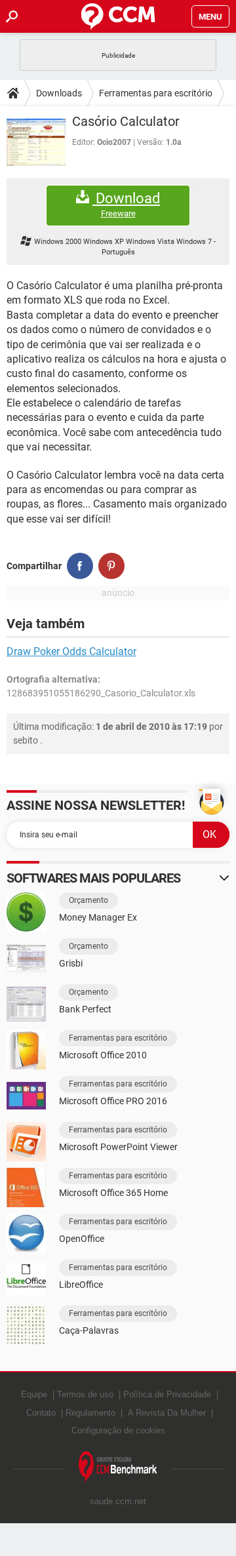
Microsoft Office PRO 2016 (113, 1101)
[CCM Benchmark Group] (118, 1467)
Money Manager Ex (98, 917)
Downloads (59, 93)
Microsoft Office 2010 (103, 1055)
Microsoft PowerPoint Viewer (118, 1147)
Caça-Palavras (89, 1330)
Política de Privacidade (167, 1394)
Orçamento (88, 900)
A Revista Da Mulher (167, 1413)
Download (126, 204)
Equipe (34, 1394)
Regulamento (90, 1413)
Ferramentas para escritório (155, 93)
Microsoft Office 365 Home (113, 1192)
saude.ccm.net (118, 1501)
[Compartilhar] (80, 566)
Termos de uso (85, 1394)
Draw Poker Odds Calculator (71, 651)
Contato (41, 1413)
